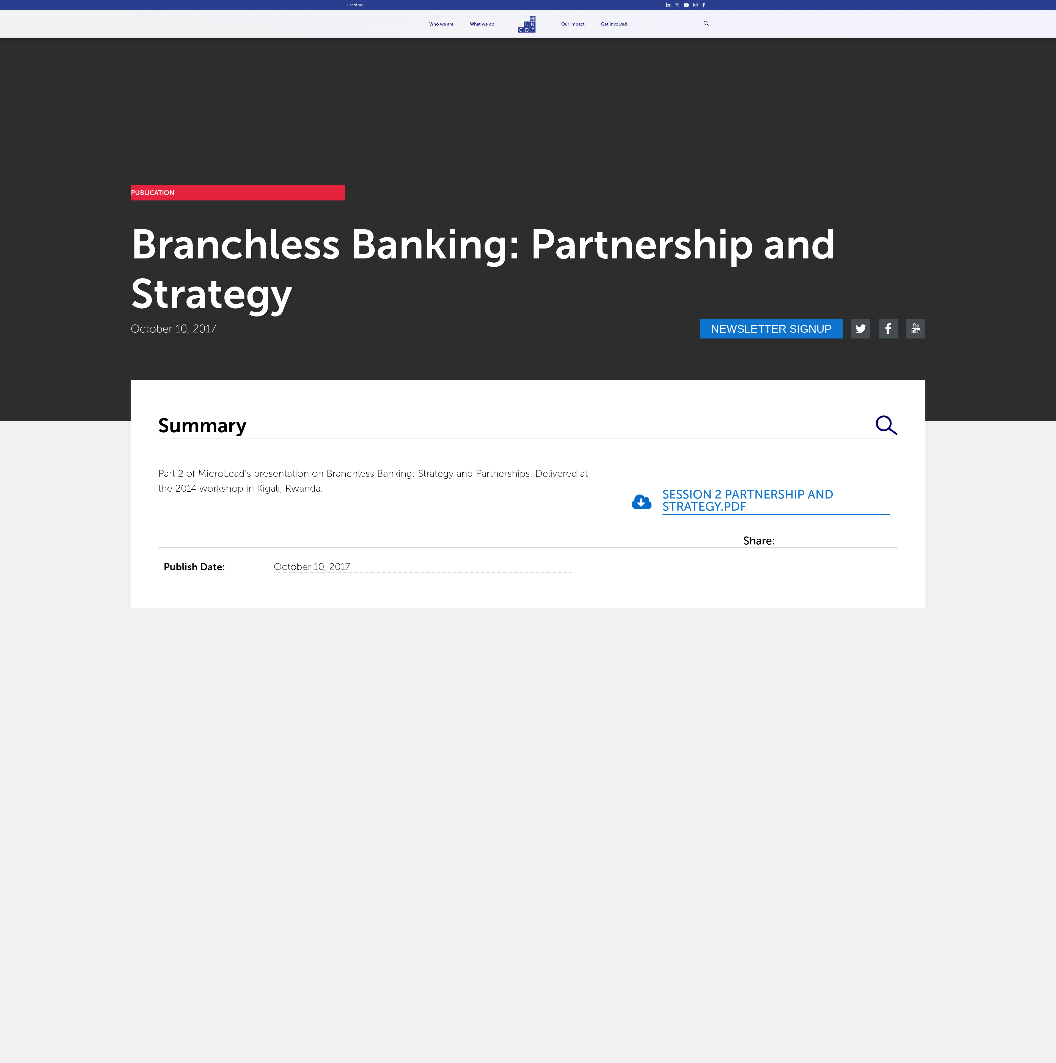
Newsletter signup (771, 329)
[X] (677, 5)
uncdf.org (355, 5)
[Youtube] (686, 5)
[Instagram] (695, 5)
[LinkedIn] (668, 5)
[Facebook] (704, 5)
